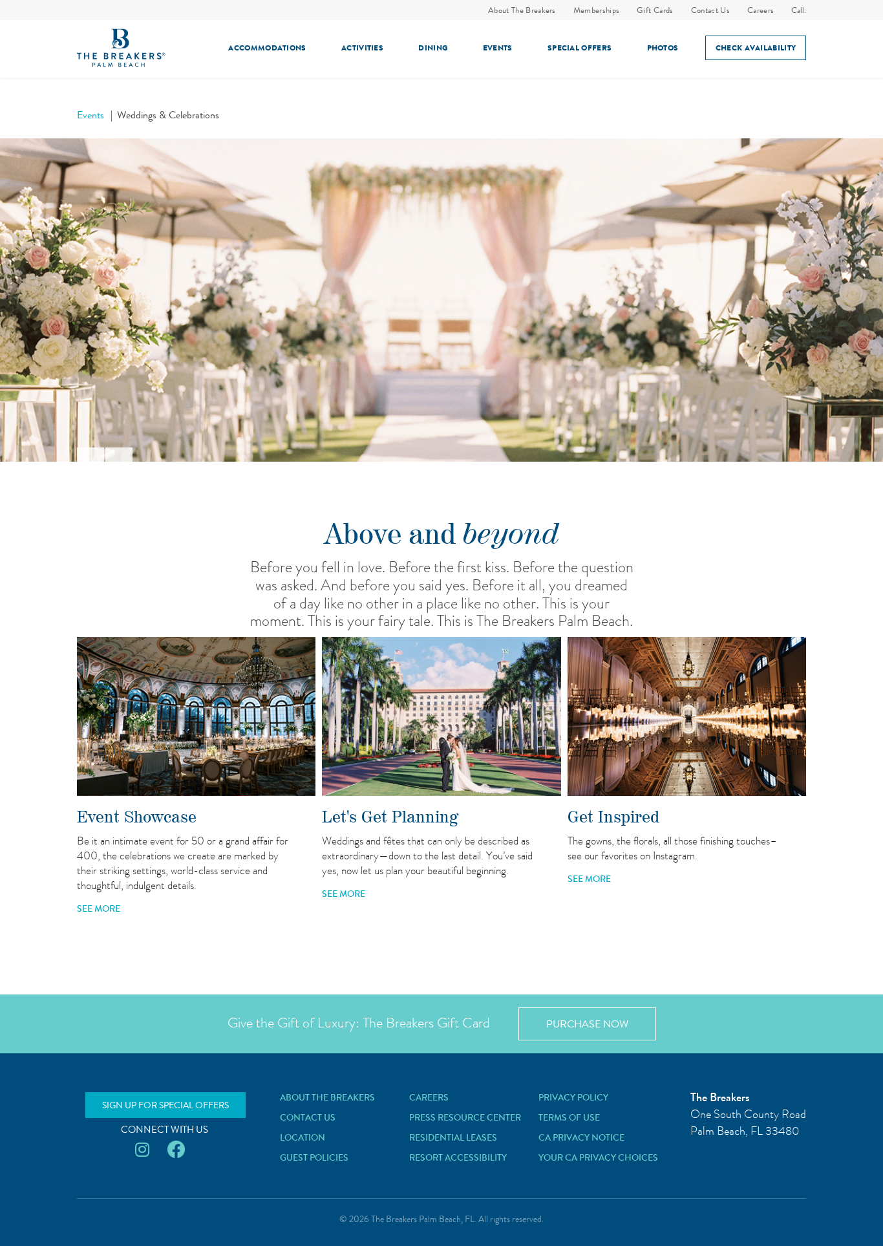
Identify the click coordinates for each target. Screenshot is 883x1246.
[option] (441, 300)
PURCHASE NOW (587, 1023)
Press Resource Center (465, 1117)
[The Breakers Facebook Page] (176, 1150)
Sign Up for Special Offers (165, 1105)
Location (302, 1137)
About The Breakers (522, 10)
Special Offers (580, 48)
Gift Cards (655, 10)
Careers (760, 10)
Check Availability (756, 48)
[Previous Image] (90, 454)
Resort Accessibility (458, 1157)
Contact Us (710, 10)
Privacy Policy (573, 1097)
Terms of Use (569, 1117)
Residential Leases (453, 1137)
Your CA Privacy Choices (598, 1157)
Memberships (596, 10)
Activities (362, 48)
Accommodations (267, 48)
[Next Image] (119, 454)
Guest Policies (314, 1157)
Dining (432, 48)
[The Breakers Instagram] (142, 1150)
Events (498, 48)
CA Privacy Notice (581, 1137)
